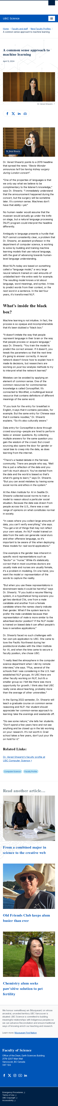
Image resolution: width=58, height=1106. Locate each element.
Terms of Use (8, 1095)
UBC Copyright (9, 1098)
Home (6, 28)
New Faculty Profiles (41, 28)
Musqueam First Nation (26, 1032)
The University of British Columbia (21, 6)
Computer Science (12, 771)
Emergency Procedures (12, 1092)
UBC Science (11, 18)
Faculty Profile (31, 771)
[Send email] (25, 113)
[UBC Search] (51, 3)
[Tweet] (13, 113)
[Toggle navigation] (51, 18)
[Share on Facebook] (7, 113)
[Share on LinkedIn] (19, 113)
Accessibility (8, 1100)
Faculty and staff (20, 28)
